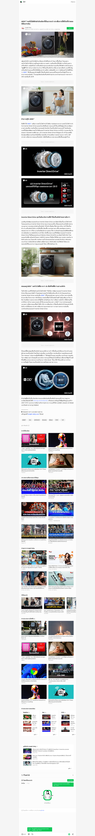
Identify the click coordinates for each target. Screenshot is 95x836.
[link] (28, 834)
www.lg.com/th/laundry (40, 400)
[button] (24, 834)
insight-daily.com (33, 414)
